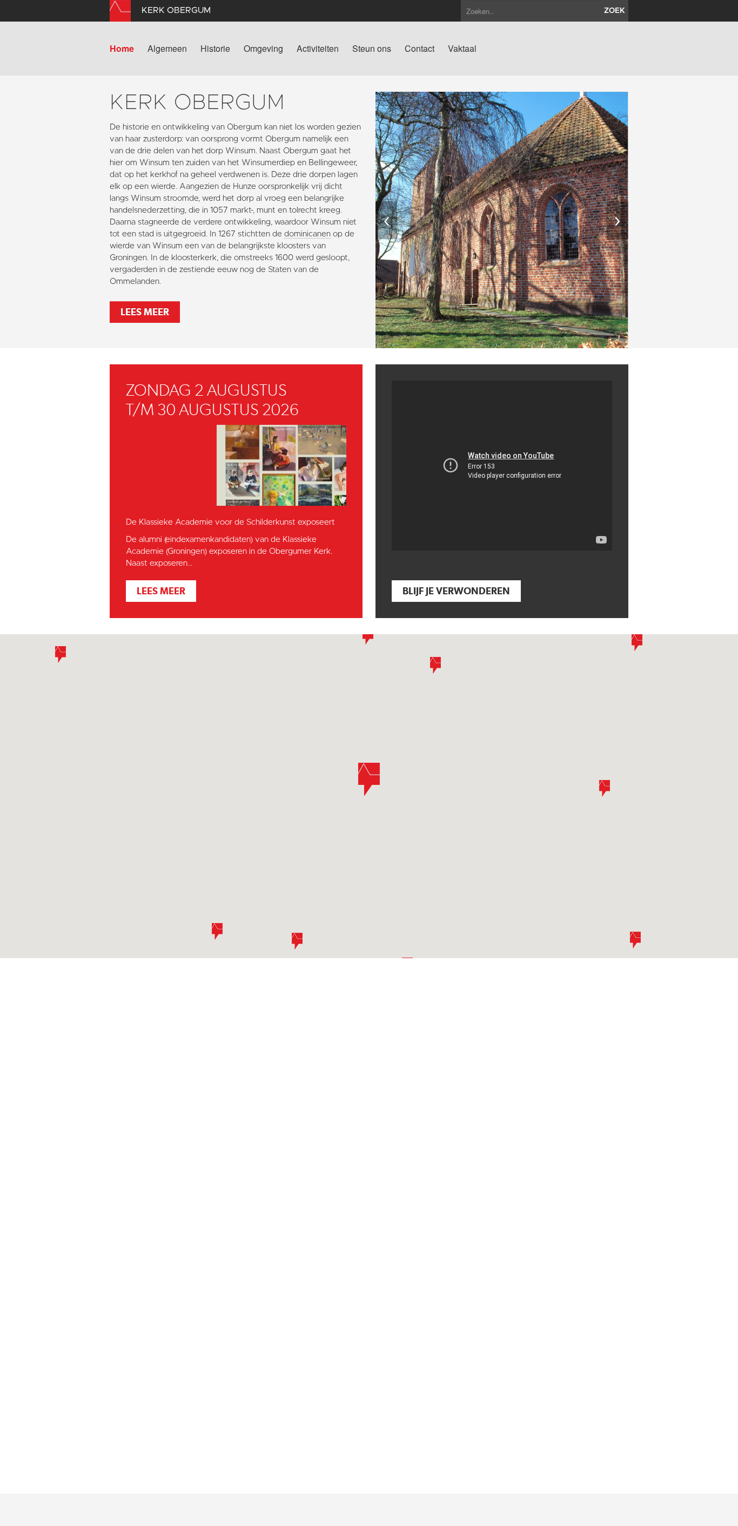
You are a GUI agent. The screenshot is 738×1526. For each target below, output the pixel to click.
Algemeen (167, 48)
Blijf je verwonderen (456, 590)
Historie (215, 48)
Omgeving (263, 48)
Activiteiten (318, 48)
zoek (614, 11)
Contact (419, 48)
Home (122, 48)
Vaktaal (462, 48)
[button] (217, 931)
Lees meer (144, 311)
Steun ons (371, 48)
